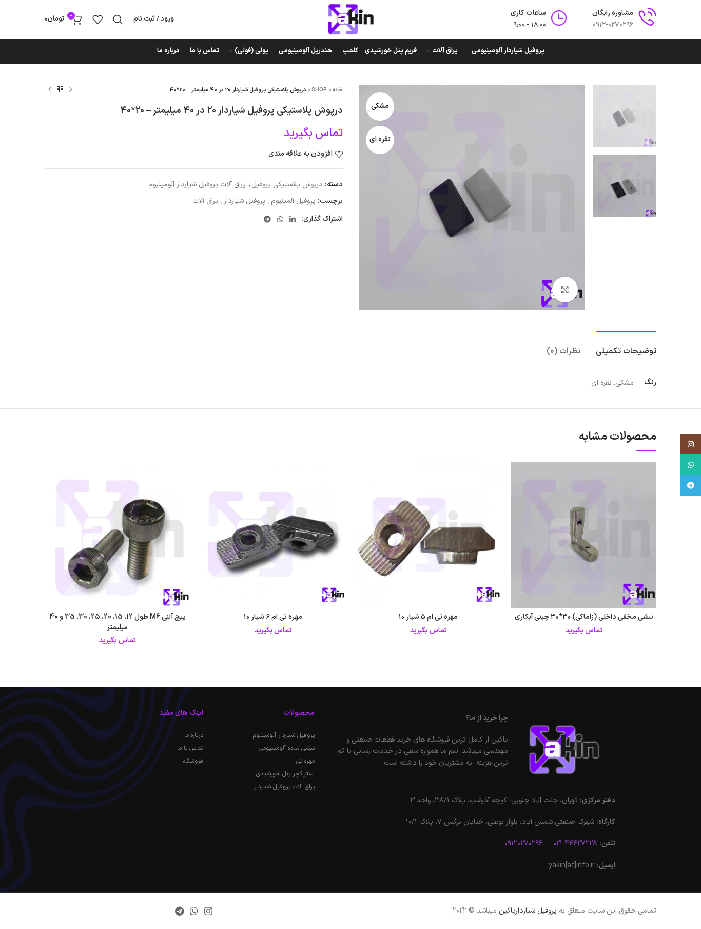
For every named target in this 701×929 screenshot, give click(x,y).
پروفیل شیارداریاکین (528, 910)
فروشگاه (193, 761)
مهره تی (305, 761)
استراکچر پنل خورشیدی (285, 774)
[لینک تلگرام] (267, 219)
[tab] (626, 346)
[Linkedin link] (292, 219)
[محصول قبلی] (70, 90)
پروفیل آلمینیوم (293, 201)
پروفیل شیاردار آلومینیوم (283, 735)
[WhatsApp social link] (280, 219)
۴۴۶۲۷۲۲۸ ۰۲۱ (574, 843)
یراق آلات (205, 201)
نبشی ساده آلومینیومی (286, 748)
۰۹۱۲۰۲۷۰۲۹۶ (523, 843)
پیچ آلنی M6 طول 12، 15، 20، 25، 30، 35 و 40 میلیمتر (117, 622)
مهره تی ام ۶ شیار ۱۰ (273, 617)
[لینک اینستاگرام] (208, 911)
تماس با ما (190, 748)
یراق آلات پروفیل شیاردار (284, 786)
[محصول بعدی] (50, 90)
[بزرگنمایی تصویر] (565, 289)
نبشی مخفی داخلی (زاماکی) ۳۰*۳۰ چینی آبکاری (584, 617)
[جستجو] (118, 19)
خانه (338, 90)
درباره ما (193, 735)
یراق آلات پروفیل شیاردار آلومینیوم (197, 184)
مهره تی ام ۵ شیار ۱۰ (428, 617)
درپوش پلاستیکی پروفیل (287, 184)
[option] (624, 116)
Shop (319, 90)
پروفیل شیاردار (244, 201)
